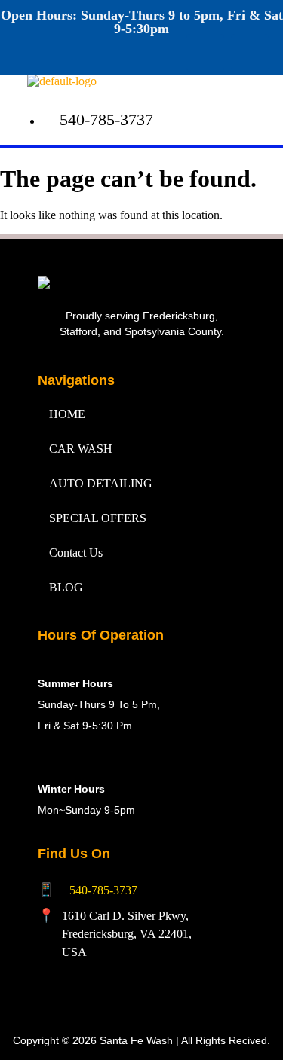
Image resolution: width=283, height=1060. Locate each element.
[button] (198, 88)
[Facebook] (205, 53)
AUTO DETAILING (100, 483)
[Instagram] (250, 53)
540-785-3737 (103, 890)
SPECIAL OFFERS (97, 518)
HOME (67, 414)
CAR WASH (80, 448)
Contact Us (76, 552)
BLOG (66, 587)
